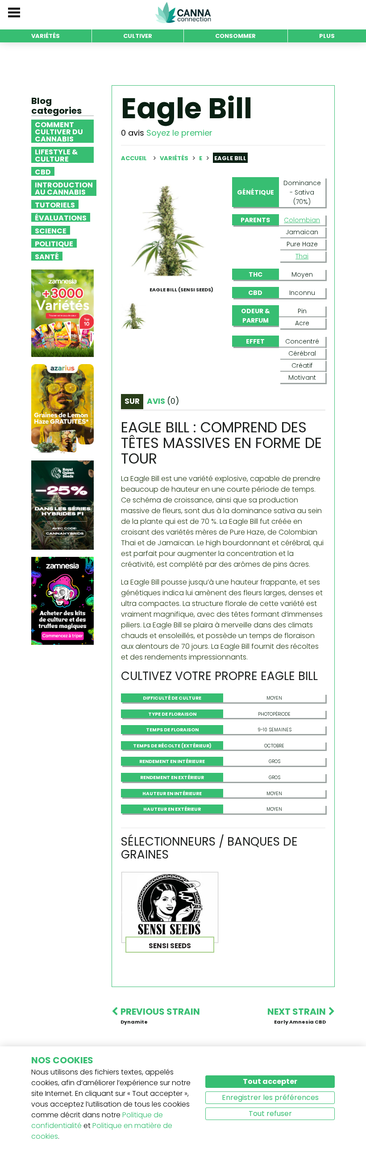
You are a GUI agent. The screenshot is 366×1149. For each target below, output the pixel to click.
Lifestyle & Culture (56, 155)
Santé (47, 256)
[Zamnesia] (62, 313)
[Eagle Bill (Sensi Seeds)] (167, 229)
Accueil (134, 158)
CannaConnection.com (183, 12)
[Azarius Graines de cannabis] (62, 408)
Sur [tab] (132, 401)
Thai (301, 256)
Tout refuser (270, 1113)
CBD (43, 171)
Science (51, 230)
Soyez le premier (179, 132)
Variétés (175, 158)
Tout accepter (270, 1081)
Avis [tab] (163, 401)
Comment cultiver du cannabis (59, 131)
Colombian (302, 220)
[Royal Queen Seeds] (62, 505)
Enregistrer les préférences (270, 1097)
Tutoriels (55, 204)
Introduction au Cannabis (64, 188)
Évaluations (61, 217)
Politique (54, 243)
